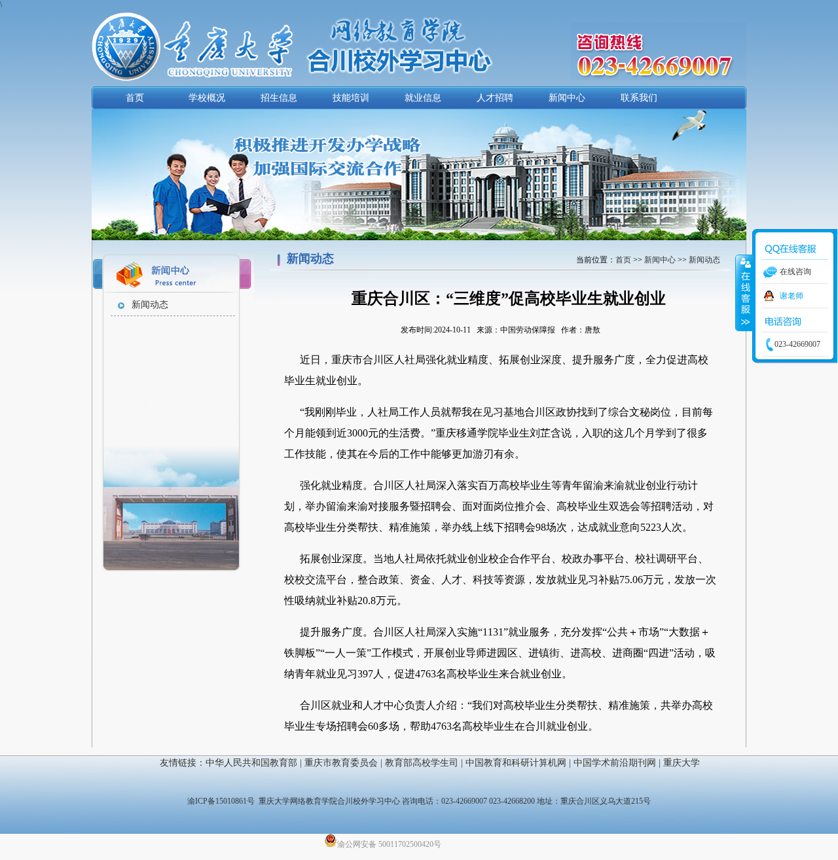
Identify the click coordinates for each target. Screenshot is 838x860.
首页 (135, 98)
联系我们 (639, 98)
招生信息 (279, 98)
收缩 (744, 292)
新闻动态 (150, 305)
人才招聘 (495, 98)
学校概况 (207, 98)
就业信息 (423, 98)
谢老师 (791, 295)
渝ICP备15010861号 (221, 801)
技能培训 (351, 98)
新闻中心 (567, 98)
